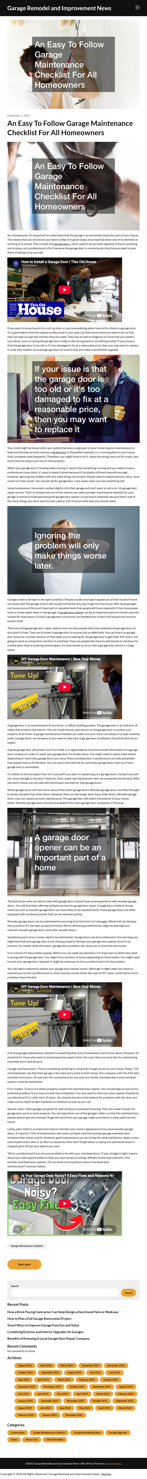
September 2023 (125, 1400)
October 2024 (77, 1386)
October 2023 (100, 1400)
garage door (59, 452)
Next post (24, 1264)
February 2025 (87, 1379)
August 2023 (25, 1408)
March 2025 (64, 1379)
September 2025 (50, 1372)
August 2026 (25, 1365)
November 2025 (116, 1365)
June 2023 (65, 1408)
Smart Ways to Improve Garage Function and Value (43, 1325)
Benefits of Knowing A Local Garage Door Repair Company (48, 1338)
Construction (17, 1432)
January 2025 (110, 1379)
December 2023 (49, 1400)
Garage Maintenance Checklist (27, 1245)
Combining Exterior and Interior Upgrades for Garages (45, 1332)
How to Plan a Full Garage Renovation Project (39, 1318)
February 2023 (26, 1415)
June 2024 (42, 1393)
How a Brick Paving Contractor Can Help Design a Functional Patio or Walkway (62, 1312)
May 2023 (84, 1408)
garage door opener (72, 612)
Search (15, 1285)
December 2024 (26, 1386)
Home (14, 1439)
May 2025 (23, 1379)
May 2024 (62, 1393)
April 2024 (82, 1393)
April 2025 (43, 1379)
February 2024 (126, 1393)
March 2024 (103, 1393)
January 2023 (49, 1415)
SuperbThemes (113, 1463)
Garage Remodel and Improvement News (59, 7)
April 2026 (46, 1365)
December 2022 (73, 1415)
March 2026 (66, 1365)
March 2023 (125, 1408)
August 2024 (126, 1386)
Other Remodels (54, 1439)
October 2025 (25, 1372)
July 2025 (95, 1372)
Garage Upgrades (118, 1432)
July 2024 (23, 1393)
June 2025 (114, 1372)
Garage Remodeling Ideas (87, 1432)
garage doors (62, 243)
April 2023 (104, 1408)
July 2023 (45, 1408)
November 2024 (52, 1386)
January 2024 (25, 1400)
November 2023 (75, 1400)
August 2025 (74, 1372)
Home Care (32, 1439)
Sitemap (106, 1474)
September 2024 (101, 1386)
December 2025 (90, 1365)
